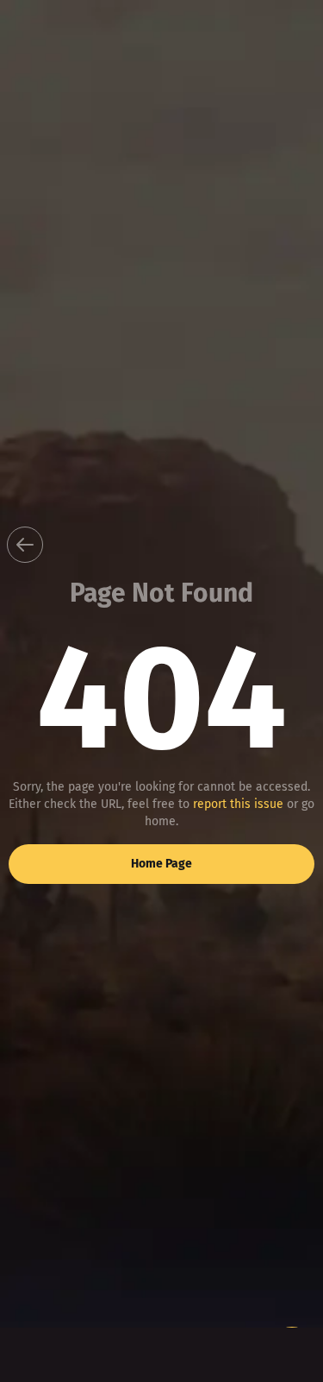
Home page (161, 863)
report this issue (238, 804)
